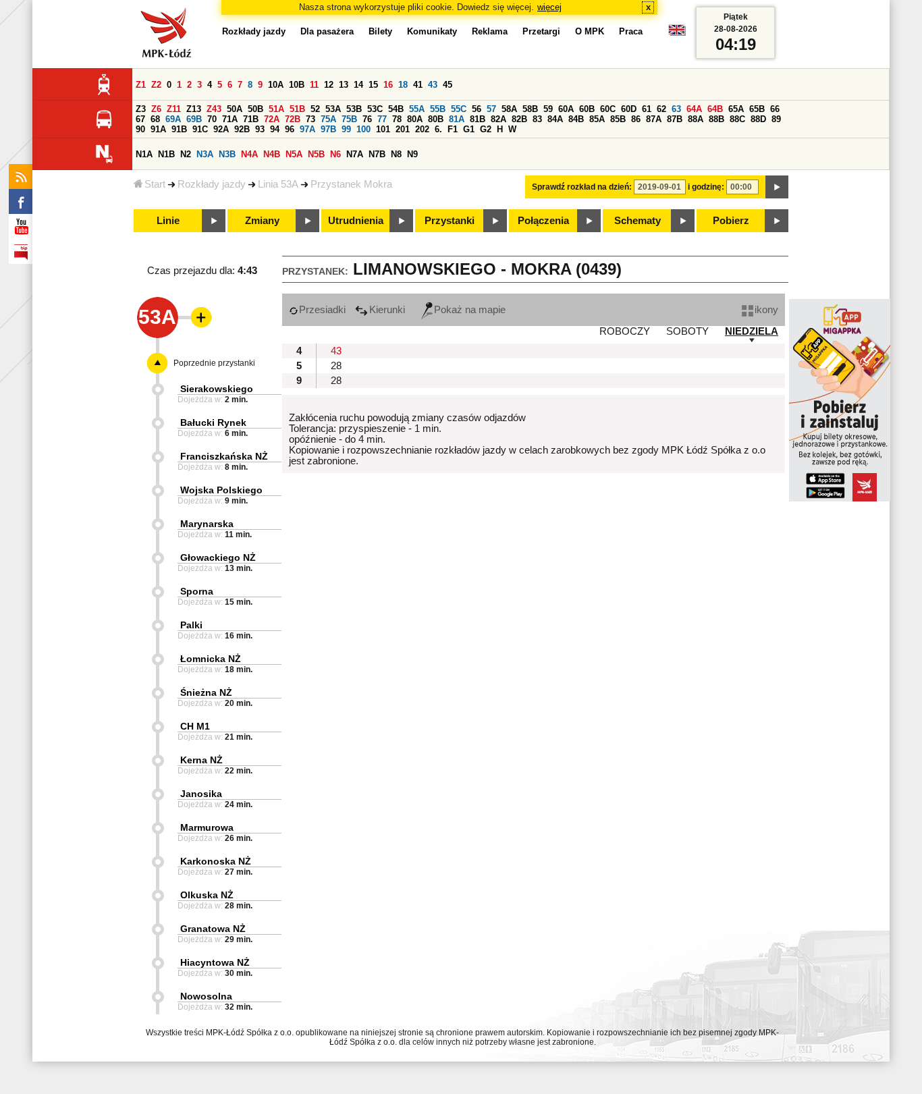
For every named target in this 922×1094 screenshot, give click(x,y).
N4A (249, 154)
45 (447, 85)
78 (397, 119)
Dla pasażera (327, 31)
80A (415, 119)
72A (271, 119)
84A (555, 119)
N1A (144, 154)
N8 (396, 154)
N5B (316, 154)
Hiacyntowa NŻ (215, 962)
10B (296, 85)
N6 (335, 154)
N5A (294, 154)
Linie (168, 220)
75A (328, 119)
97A (307, 129)
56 (476, 109)
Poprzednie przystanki (214, 363)
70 (212, 119)
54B (396, 109)
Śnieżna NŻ (206, 692)
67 (140, 119)
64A (694, 109)
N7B (377, 154)
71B (251, 119)
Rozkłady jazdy (212, 184)
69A (173, 119)
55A (417, 109)
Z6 (156, 109)
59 (548, 109)
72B (292, 119)
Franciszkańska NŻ (224, 456)
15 (373, 85)
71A (230, 119)
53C (375, 109)
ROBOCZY (624, 331)
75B (349, 119)
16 (388, 85)
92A (221, 129)
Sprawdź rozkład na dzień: (582, 187)
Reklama (490, 31)
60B (587, 109)
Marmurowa (207, 827)
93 (260, 129)
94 (274, 129)
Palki (191, 625)
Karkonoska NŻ (215, 861)
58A (509, 109)
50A (234, 109)
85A (597, 119)
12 (328, 85)
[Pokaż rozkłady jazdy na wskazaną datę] (776, 186)
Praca (631, 31)
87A (653, 119)
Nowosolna (206, 996)
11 (314, 85)
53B (354, 109)
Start (154, 184)
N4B (271, 154)
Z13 (193, 109)
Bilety (380, 31)
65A (736, 109)
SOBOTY (687, 331)
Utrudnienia (355, 220)
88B (716, 119)
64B (715, 109)
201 (403, 129)
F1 (453, 129)
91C (200, 129)
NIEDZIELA (751, 331)
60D (628, 109)
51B (297, 109)
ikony (766, 309)
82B (519, 119)
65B (757, 109)
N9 (412, 154)
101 (383, 129)
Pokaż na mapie (470, 309)
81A (456, 119)
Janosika (201, 793)
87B (674, 119)
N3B (227, 154)
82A (498, 119)
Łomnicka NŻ (210, 658)
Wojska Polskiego (221, 490)
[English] (677, 33)
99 (346, 129)
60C (608, 109)
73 (310, 119)
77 (382, 119)
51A (276, 109)
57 (491, 109)
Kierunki (387, 309)
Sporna (196, 591)
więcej (549, 7)
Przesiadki (322, 309)
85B (618, 119)
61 (646, 109)
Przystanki (449, 220)
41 (418, 85)
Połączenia (543, 220)
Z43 (214, 109)
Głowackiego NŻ (218, 557)
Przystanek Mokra (351, 184)
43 (432, 85)
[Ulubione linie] (197, 317)
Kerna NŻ (201, 760)
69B (194, 119)
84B (576, 119)
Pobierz (731, 220)
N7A (354, 154)
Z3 (141, 109)
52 (315, 109)
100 (363, 129)
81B (477, 119)
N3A (204, 154)
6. (438, 129)
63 (676, 109)
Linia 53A (278, 184)
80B (435, 119)
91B (179, 129)
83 (537, 119)
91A (158, 129)
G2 (485, 129)
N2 (185, 154)
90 (140, 129)
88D (758, 119)
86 (636, 119)
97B (328, 129)
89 (776, 119)
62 (661, 109)
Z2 (156, 85)
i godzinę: (706, 187)
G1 (468, 129)
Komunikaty (432, 31)
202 (422, 129)
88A (695, 119)
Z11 (174, 109)
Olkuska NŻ (207, 895)
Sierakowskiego (216, 388)
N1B (166, 154)
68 (155, 119)
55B (437, 109)
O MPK (589, 31)
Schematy (637, 220)
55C (458, 109)
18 (403, 85)
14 (358, 85)
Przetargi (541, 31)
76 (367, 119)
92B (242, 129)
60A (566, 109)
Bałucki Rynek (213, 422)
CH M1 (195, 726)
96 (289, 129)
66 (775, 109)
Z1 (141, 85)
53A (333, 109)
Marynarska (207, 523)
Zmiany (262, 220)
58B (530, 109)
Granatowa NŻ (213, 928)
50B (255, 109)
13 (343, 85)
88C (737, 119)
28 (336, 365)
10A (275, 85)
